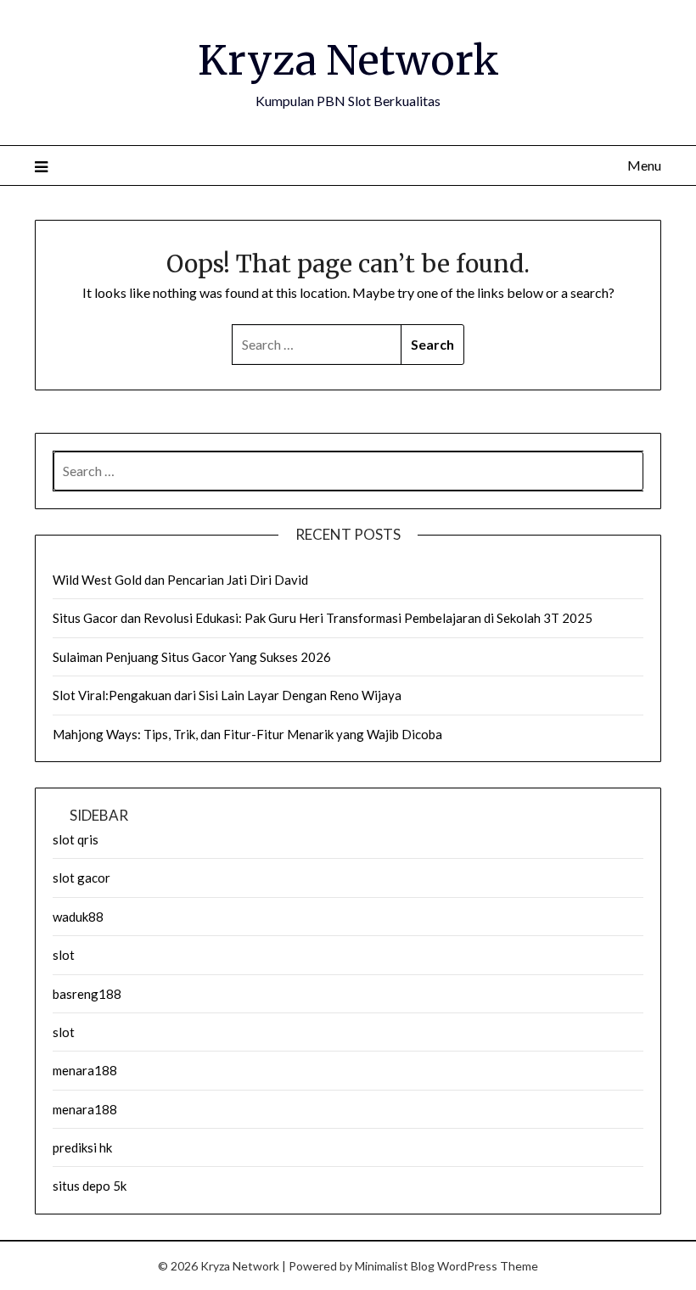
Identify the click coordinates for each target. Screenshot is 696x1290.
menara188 (85, 1070)
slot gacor (81, 877)
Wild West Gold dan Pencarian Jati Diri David (180, 579)
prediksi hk (82, 1147)
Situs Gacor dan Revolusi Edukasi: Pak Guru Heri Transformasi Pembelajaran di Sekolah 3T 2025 (322, 617)
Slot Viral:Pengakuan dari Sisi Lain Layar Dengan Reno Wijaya (227, 695)
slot (64, 954)
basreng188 (87, 993)
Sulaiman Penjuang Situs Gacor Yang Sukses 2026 (192, 657)
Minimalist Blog (395, 1266)
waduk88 (78, 916)
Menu (644, 165)
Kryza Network (348, 60)
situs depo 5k (89, 1185)
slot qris (75, 839)
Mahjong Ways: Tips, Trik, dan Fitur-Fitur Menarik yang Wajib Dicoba (247, 734)
